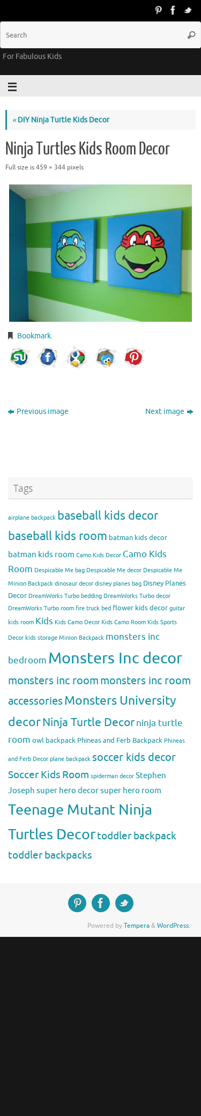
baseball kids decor (107, 515)
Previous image (43, 411)
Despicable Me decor (114, 570)
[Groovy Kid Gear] (173, 10)
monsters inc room (53, 681)
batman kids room (41, 554)
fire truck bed (93, 608)
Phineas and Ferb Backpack (119, 740)
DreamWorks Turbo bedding (65, 596)
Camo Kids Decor (98, 555)
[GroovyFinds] (158, 10)
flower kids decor (140, 607)
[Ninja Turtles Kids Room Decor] (100, 252)
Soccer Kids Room (48, 774)
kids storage (41, 637)
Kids (44, 621)
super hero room (130, 790)
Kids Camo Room (123, 622)
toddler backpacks (50, 855)
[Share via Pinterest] (134, 357)
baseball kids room (57, 536)
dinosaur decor (74, 583)
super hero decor (67, 790)
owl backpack (54, 740)
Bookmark (34, 336)
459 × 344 (50, 167)
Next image (164, 411)
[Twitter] (188, 10)
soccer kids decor (134, 757)
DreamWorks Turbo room (41, 608)
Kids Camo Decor (77, 622)
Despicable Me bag (59, 570)
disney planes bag (118, 583)
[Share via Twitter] (105, 357)
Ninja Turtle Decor (88, 722)
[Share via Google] (77, 357)
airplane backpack (32, 517)
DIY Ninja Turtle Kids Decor (60, 119)
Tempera (137, 925)
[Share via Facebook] (48, 357)
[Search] (191, 34)
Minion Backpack (81, 637)
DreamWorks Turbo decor (136, 596)
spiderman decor (112, 776)
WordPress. (173, 925)
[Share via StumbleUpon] (20, 357)
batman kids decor (138, 537)
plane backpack (70, 759)
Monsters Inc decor (115, 658)
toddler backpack (136, 835)
